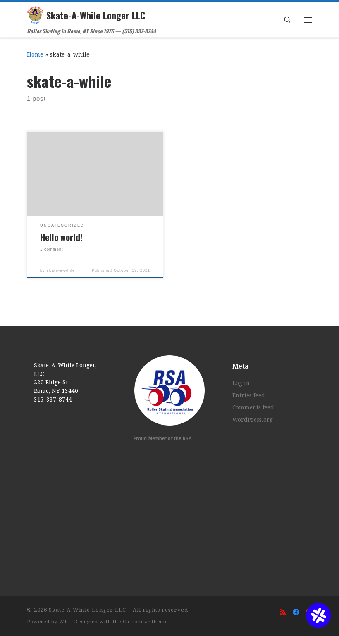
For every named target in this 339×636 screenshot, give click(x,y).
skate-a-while (61, 270)
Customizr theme (145, 621)
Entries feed (248, 395)
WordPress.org (252, 419)
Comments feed (253, 407)
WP (63, 621)
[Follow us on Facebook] (296, 612)
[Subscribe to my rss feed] (283, 612)
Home (35, 54)
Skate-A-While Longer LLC (87, 610)
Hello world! (61, 237)
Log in (241, 383)
